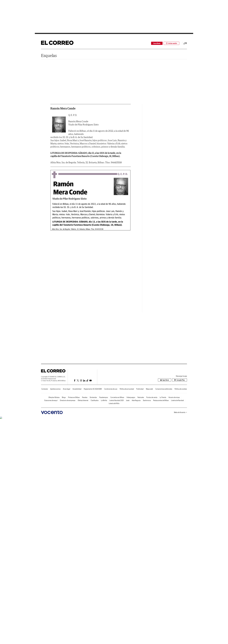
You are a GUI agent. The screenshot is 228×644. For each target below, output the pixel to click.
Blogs (64, 397)
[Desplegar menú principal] (185, 43)
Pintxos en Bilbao (74, 397)
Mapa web (149, 389)
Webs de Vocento (179, 412)
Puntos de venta (151, 397)
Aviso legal (66, 389)
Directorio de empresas (67, 400)
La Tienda (163, 397)
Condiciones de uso (110, 389)
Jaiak (127, 400)
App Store (165, 380)
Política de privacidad (127, 389)
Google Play (181, 380)
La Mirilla (104, 400)
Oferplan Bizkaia (54, 397)
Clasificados (95, 400)
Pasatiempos (103, 397)
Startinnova (147, 400)
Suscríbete (156, 43)
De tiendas (93, 397)
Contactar (44, 389)
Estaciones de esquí (51, 400)
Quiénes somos (55, 389)
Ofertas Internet (83, 400)
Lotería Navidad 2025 (116, 400)
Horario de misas (174, 397)
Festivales (140, 397)
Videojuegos (131, 397)
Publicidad (140, 389)
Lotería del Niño (114, 403)
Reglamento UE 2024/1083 (93, 389)
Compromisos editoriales (163, 389)
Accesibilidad (77, 389)
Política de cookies (181, 389)
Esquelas (49, 55)
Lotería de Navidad (177, 400)
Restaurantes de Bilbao (161, 400)
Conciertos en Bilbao (117, 397)
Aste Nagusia (136, 400)
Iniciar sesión (172, 43)
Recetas (84, 397)
